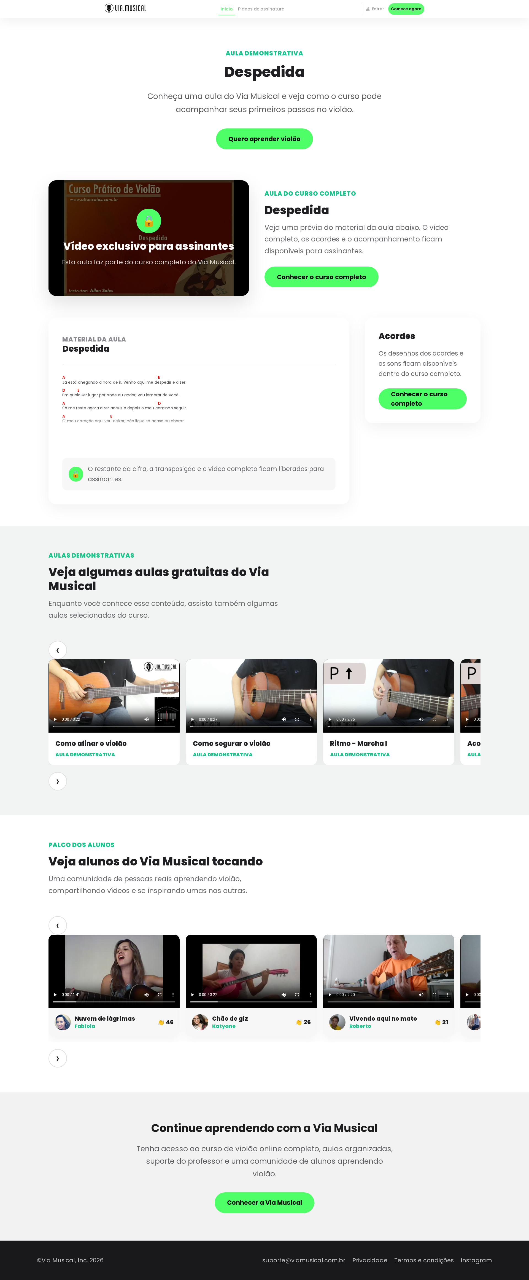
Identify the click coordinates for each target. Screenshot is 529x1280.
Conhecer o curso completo (321, 277)
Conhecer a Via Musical (264, 1202)
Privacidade (369, 1260)
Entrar (377, 9)
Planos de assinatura (261, 9)
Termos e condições (424, 1260)
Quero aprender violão (264, 139)
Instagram (476, 1260)
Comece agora (406, 9)
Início (227, 9)
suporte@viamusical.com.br (303, 1260)
